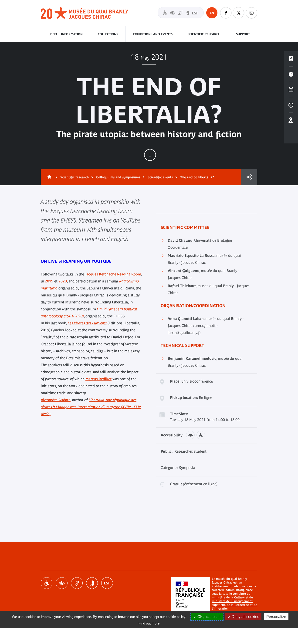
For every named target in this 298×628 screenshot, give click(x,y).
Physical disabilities (46, 583)
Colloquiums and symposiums (118, 177)
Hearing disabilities (77, 583)
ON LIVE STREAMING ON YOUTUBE (77, 261)
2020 (62, 281)
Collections (108, 34)
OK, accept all (208, 617)
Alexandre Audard (56, 400)
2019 (49, 281)
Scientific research (204, 34)
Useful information (65, 34)
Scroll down (150, 155)
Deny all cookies (245, 617)
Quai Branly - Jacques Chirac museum (85, 13)
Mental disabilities (92, 583)
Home (48, 177)
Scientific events (160, 177)
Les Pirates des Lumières (87, 323)
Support (243, 34)
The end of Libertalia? (197, 177)
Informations (291, 74)
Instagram (251, 13)
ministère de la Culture (228, 597)
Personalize (276, 617)
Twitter (238, 13)
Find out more (149, 623)
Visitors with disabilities (181, 12)
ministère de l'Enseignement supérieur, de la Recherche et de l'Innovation (234, 604)
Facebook (226, 13)
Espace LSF (107, 583)
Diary (291, 89)
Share (249, 177)
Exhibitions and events (153, 34)
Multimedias (291, 105)
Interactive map (291, 120)
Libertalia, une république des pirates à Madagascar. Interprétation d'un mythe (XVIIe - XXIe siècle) (91, 407)
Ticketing (291, 59)
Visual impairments (62, 583)
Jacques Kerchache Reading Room (113, 274)
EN (212, 13)
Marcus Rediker (98, 379)
